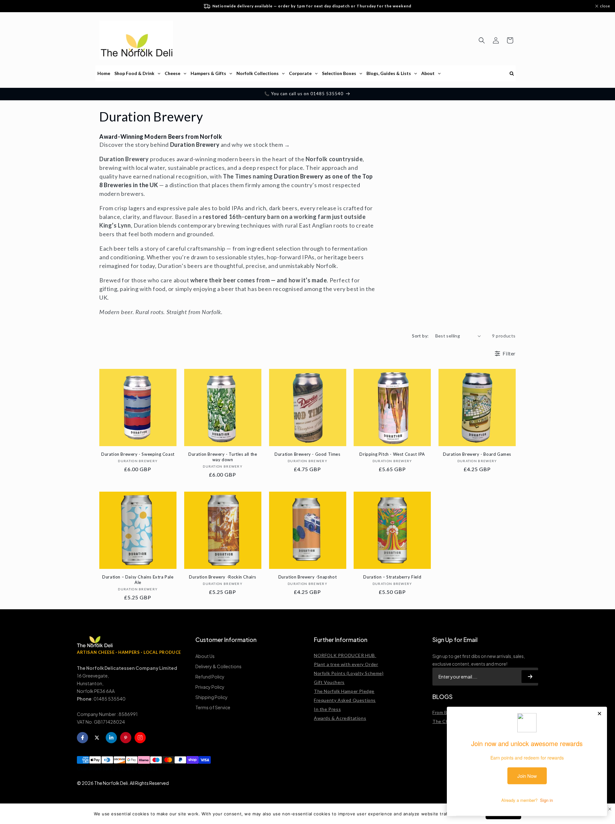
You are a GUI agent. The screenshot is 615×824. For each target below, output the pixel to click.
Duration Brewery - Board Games (477, 454)
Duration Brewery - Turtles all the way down (222, 457)
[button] (482, 40)
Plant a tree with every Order (346, 664)
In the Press (327, 709)
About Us (205, 656)
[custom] (140, 737)
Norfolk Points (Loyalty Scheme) (349, 673)
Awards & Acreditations (340, 718)
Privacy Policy (210, 687)
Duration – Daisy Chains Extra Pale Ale (137, 579)
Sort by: (420, 335)
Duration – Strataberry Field (392, 576)
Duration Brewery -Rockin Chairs (222, 576)
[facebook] (82, 737)
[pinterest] (125, 737)
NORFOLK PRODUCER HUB (345, 655)
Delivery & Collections (218, 666)
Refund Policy (210, 676)
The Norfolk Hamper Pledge (344, 691)
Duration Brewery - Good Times (307, 454)
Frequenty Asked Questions (345, 700)
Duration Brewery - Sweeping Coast (138, 454)
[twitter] (96, 737)
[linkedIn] (111, 737)
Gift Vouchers (329, 682)
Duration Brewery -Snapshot (307, 576)
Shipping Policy (211, 697)
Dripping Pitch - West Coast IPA (392, 454)
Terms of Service (212, 707)
